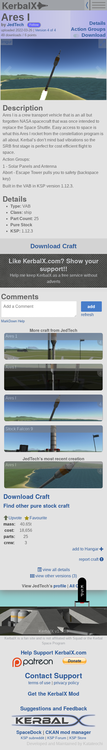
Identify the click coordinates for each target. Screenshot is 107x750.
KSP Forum (56, 738)
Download (94, 35)
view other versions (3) (55, 576)
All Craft (77, 586)
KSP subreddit (32, 738)
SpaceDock (29, 732)
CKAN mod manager (68, 732)
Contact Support (53, 675)
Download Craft (53, 246)
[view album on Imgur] (6, 42)
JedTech (15, 24)
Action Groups (88, 29)
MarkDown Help (13, 321)
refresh (87, 314)
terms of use (39, 683)
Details (97, 23)
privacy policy (66, 683)
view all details (56, 569)
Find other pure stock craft (36, 505)
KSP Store (77, 738)
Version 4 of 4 (45, 30)
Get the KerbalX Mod (53, 693)
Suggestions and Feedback (53, 708)
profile (60, 586)
